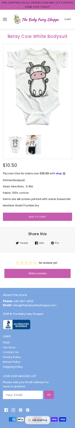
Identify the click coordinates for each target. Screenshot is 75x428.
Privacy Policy (12, 357)
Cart (67, 19)
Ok (49, 394)
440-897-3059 (23, 301)
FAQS (6, 342)
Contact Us (11, 352)
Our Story (9, 347)
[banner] (36, 19)
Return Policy (11, 362)
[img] (6, 410)
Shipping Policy (13, 367)
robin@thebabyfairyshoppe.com (34, 305)
